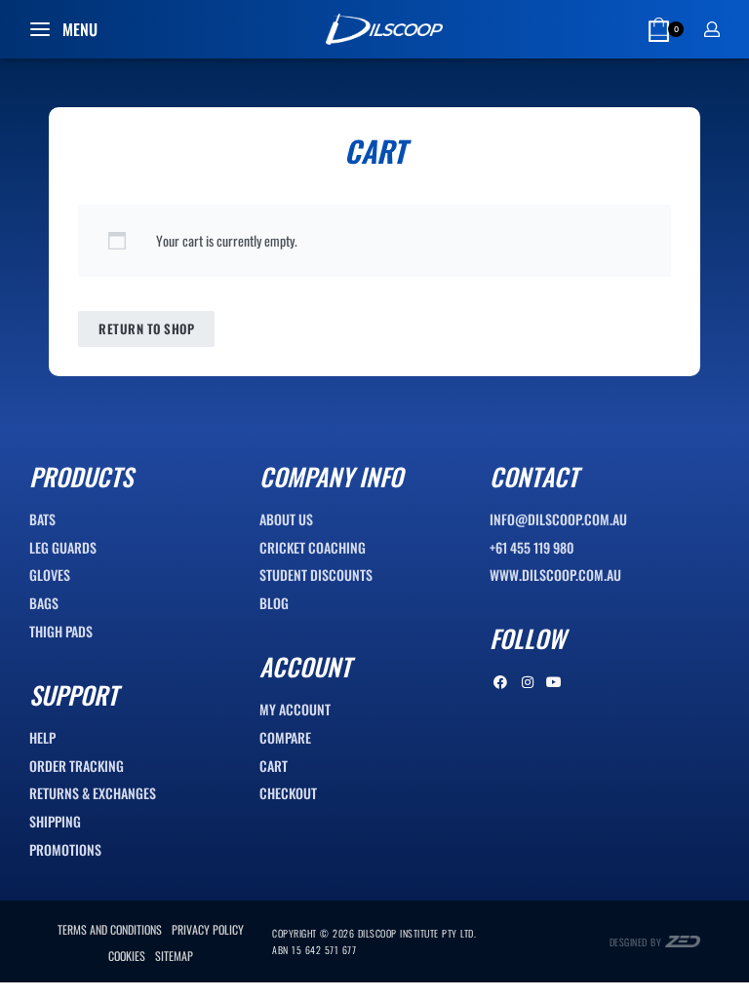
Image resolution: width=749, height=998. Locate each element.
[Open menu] (64, 29)
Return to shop (146, 328)
